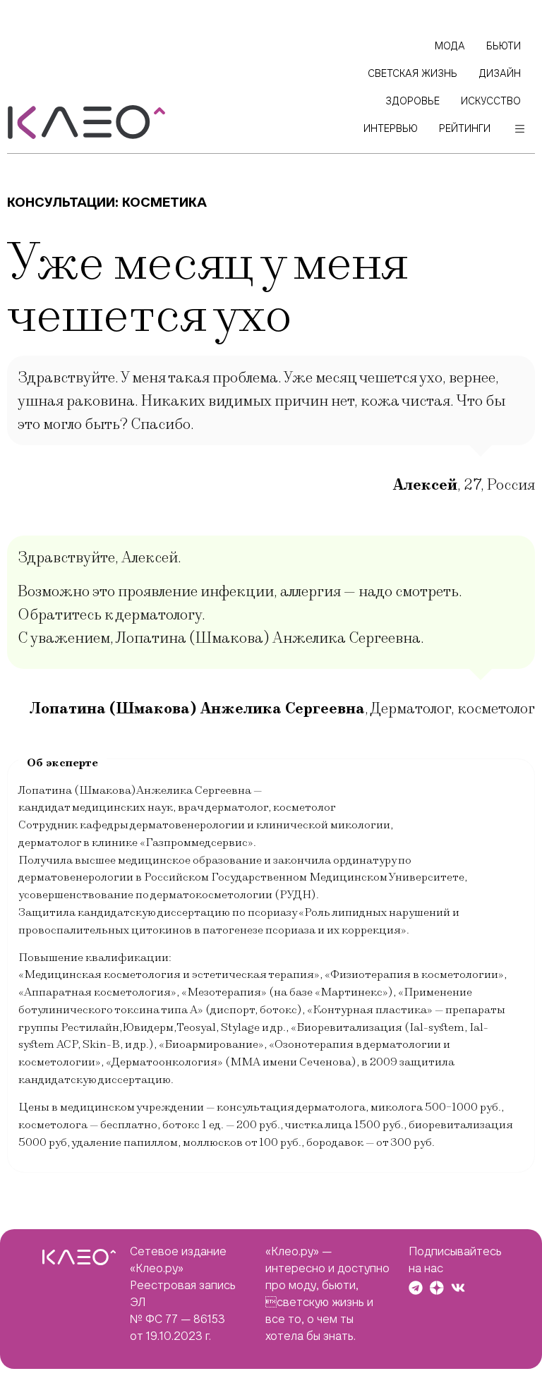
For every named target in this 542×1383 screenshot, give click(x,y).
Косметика (164, 202)
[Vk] (458, 1288)
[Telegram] (416, 1288)
